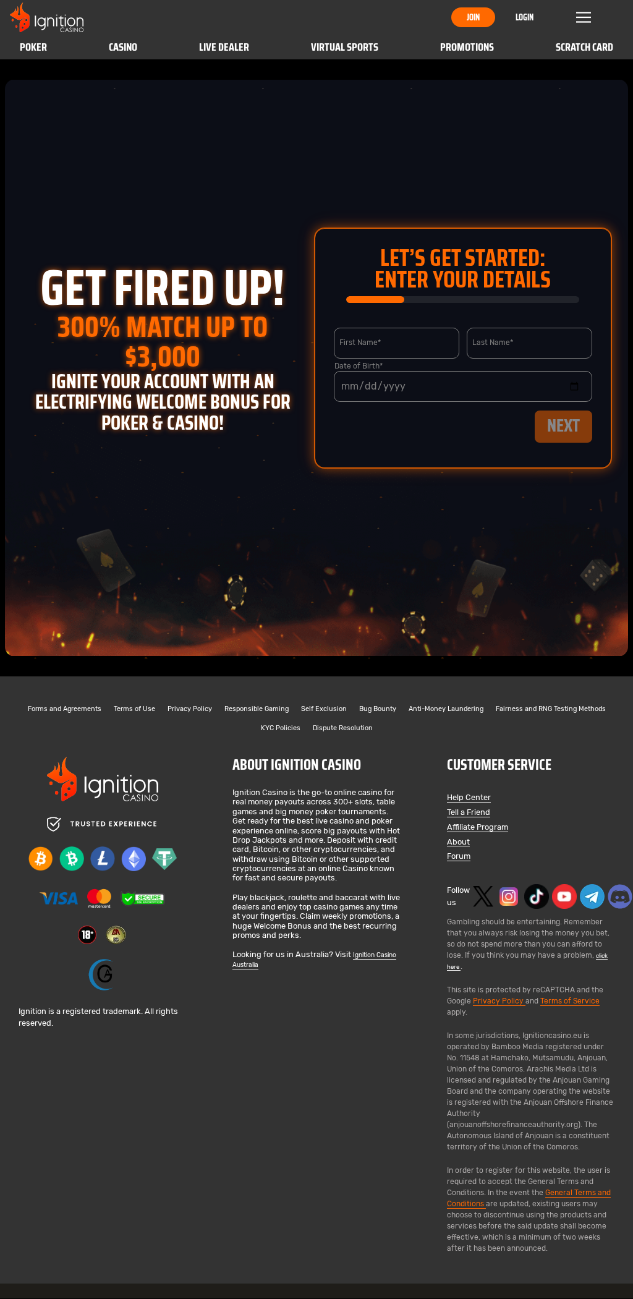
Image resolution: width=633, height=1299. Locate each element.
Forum (458, 857)
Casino (123, 47)
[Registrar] (102, 974)
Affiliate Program (477, 828)
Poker (33, 47)
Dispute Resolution (343, 728)
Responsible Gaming (256, 709)
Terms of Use (134, 709)
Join (473, 17)
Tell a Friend (468, 813)
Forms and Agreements (64, 709)
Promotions (467, 47)
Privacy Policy (190, 709)
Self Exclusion (324, 709)
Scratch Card (584, 47)
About (458, 842)
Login (524, 17)
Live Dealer (224, 47)
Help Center (469, 798)
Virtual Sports (344, 47)
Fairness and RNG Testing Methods (551, 709)
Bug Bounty (377, 709)
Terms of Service (570, 1001)
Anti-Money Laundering (446, 709)
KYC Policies (280, 728)
